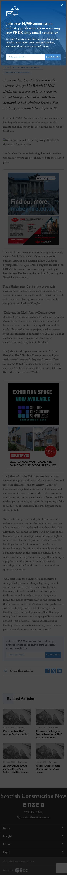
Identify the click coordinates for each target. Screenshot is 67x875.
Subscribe (53, 57)
